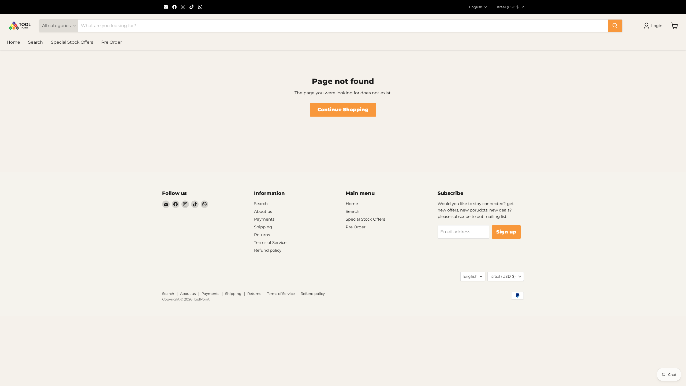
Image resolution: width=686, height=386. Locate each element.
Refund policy (267, 250)
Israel (508, 7)
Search (35, 42)
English (475, 7)
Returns (262, 234)
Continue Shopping (343, 110)
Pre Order (111, 42)
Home (13, 42)
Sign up (506, 232)
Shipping (263, 226)
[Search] (615, 26)
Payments (264, 219)
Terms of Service (270, 242)
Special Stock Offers (72, 42)
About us (263, 211)
